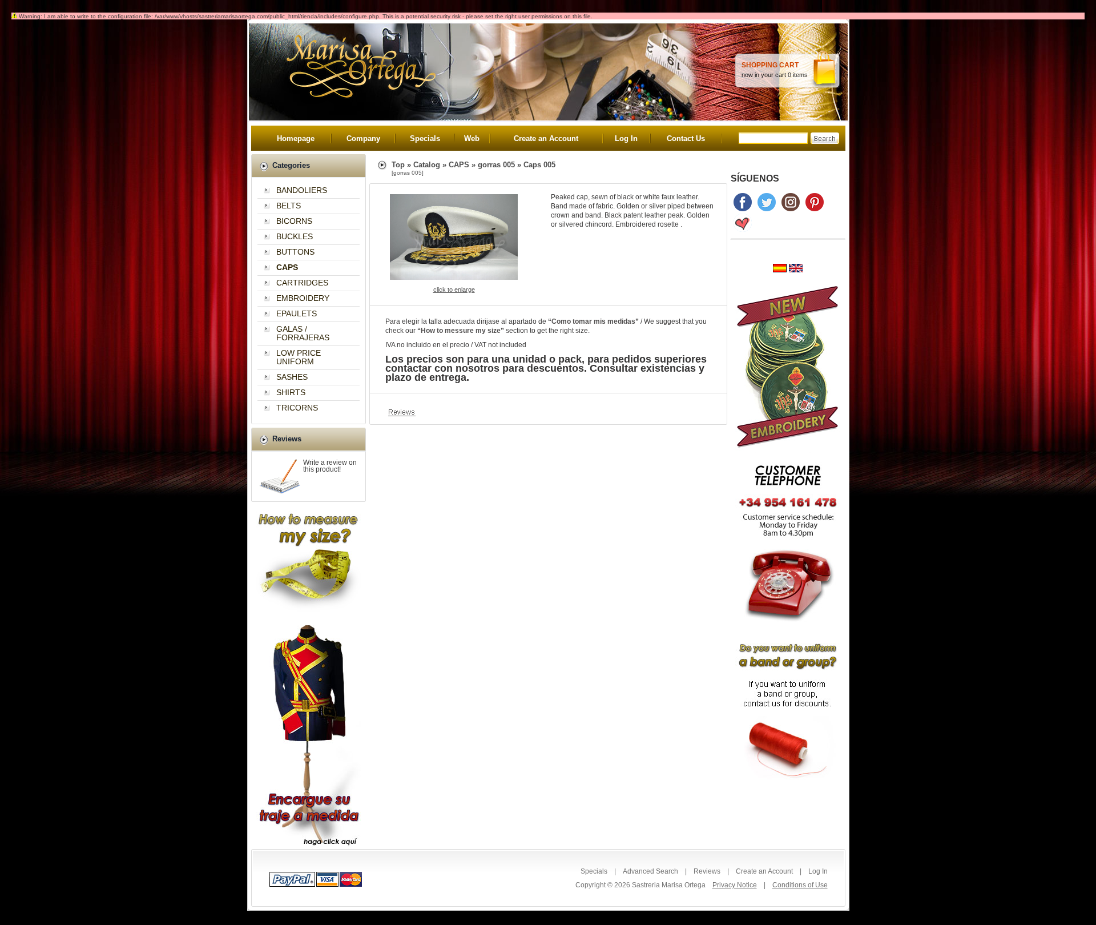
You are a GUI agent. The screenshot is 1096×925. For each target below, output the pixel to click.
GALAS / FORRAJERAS (302, 333)
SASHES (292, 376)
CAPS (459, 164)
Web (472, 138)
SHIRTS (290, 392)
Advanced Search (650, 871)
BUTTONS (295, 251)
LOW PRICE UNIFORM (298, 357)
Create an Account (546, 138)
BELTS (288, 205)
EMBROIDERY (302, 298)
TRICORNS (297, 407)
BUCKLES (294, 236)
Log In (626, 138)
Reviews (707, 871)
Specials (425, 138)
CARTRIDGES (302, 282)
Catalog (426, 164)
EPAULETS (296, 313)
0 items (798, 74)
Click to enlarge (454, 289)
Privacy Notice (734, 885)
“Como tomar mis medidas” (593, 321)
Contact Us (686, 138)
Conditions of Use (800, 885)
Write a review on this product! (330, 466)
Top (398, 164)
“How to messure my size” (460, 331)
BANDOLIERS (301, 190)
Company (363, 138)
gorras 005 (496, 164)
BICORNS (294, 221)
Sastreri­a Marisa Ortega (669, 885)
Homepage (296, 138)
